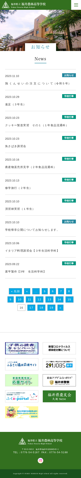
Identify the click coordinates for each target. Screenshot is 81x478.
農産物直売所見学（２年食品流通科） (31, 167)
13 (49, 299)
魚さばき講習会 (15, 146)
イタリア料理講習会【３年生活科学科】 (32, 250)
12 (39, 299)
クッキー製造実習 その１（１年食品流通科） (37, 125)
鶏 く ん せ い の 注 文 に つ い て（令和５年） (38, 83)
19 (51, 307)
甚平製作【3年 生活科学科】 (25, 271)
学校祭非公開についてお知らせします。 (32, 229)
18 (41, 307)
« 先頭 (15, 291)
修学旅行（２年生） (18, 187)
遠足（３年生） (15, 104)
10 (20, 299)
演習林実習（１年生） (20, 208)
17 (31, 307)
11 (29, 299)
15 (69, 299)
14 (59, 299)
